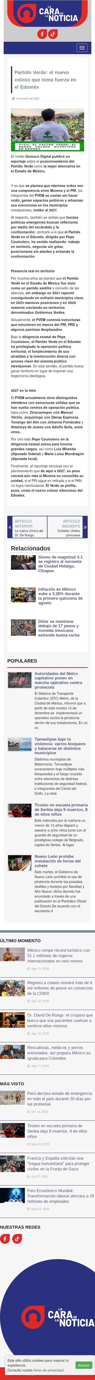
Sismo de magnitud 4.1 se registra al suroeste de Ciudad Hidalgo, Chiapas (60, 564)
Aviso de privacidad (49, 1370)
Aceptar (84, 1365)
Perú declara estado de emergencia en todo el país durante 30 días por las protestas (59, 1098)
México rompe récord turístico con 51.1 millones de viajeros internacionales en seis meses (58, 955)
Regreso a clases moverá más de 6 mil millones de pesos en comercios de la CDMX (60, 988)
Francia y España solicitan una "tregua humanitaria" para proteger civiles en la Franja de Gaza (58, 1163)
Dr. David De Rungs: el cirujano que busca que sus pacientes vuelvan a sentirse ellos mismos (60, 1020)
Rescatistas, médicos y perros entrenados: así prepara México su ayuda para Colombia (59, 1052)
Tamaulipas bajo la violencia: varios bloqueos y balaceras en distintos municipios (60, 746)
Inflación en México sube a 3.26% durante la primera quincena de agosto (60, 596)
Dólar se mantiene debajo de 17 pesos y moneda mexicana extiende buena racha (58, 628)
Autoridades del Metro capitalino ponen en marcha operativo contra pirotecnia (58, 680)
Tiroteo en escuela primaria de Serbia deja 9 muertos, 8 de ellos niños (61, 809)
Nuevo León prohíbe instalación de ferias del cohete (58, 861)
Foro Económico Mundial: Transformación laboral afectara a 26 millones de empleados (60, 1196)
